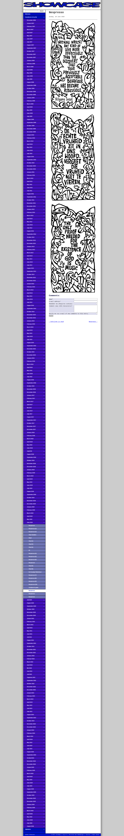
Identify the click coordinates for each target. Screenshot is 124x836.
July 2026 (27, 823)
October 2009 (28, 126)
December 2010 (29, 169)
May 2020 (27, 520)
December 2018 (29, 467)
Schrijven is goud (33, 587)
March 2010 (28, 141)
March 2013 (28, 253)
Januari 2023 (28, 693)
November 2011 (29, 203)
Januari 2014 (28, 284)
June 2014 (28, 300)
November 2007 (29, 55)
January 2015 (28, 321)
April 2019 (28, 479)
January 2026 (28, 805)
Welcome (26, 14)
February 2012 (29, 213)
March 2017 (28, 402)
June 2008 (28, 76)
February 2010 (29, 138)
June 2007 (28, 39)
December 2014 (29, 318)
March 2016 (28, 365)
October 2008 (28, 89)
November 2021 (29, 650)
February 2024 (29, 734)
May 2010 (27, 148)
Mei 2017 (27, 408)
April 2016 (28, 368)
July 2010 (27, 154)
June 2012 (28, 225)
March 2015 (28, 327)
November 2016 (29, 389)
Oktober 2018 (28, 461)
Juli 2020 (27, 600)
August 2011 (28, 194)
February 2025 (29, 771)
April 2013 (28, 256)
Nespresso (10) (33, 584)
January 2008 (28, 61)
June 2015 (28, 337)
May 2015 (27, 334)
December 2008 (29, 95)
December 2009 (29, 132)
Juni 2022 (27, 672)
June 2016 (28, 374)
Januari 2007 (28, 24)
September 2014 (29, 309)
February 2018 (29, 436)
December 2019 (29, 504)
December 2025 (29, 802)
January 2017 (28, 396)
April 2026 (28, 814)
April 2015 (28, 331)
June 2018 (28, 448)
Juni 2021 (27, 634)
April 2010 (28, 145)
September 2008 (29, 86)
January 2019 (28, 470)
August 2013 (28, 269)
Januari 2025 (28, 768)
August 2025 (28, 789)
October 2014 (28, 312)
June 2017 (28, 411)
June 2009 (28, 114)
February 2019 (29, 473)
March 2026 (28, 811)
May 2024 (27, 743)
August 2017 (28, 417)
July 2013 (27, 265)
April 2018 (28, 442)
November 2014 (29, 315)
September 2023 (29, 718)
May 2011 (27, 185)
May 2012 (27, 222)
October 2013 (28, 275)
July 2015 (27, 340)
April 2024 (28, 740)
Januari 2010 (28, 135)
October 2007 (28, 52)
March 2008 (28, 67)
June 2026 (28, 820)
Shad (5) (31, 566)
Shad (30, 538)
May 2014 (27, 296)
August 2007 (28, 45)
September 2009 (29, 123)
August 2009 (28, 120)
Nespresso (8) (33, 578)
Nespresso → (93, 321)
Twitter (88, 834)
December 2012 (29, 244)
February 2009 (29, 101)
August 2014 (28, 306)
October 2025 (28, 796)
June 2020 (28, 523)
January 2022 (28, 656)
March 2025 (28, 774)
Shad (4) (31, 547)
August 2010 (28, 157)
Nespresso (32, 525)
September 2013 (29, 272)
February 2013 (29, 250)
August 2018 (28, 455)
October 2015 (28, 352)
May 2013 (27, 259)
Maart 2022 (28, 662)
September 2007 (29, 48)
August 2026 (28, 827)
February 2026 (29, 808)
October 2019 (28, 498)
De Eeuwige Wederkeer (35, 572)
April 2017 (28, 405)
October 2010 (28, 163)
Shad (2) (31, 541)
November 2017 (29, 427)
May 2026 (27, 817)
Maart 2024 (28, 737)
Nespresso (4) (33, 553)
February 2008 (29, 64)
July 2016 (27, 377)
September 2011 (29, 197)
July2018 (27, 451)
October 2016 (28, 386)
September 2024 (29, 755)
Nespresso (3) (33, 531)
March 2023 (28, 699)
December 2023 (29, 727)
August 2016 (28, 380)
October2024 (28, 758)
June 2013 (28, 262)
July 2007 (27, 42)
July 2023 (27, 712)
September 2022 (29, 681)
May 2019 (27, 482)
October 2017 (28, 424)
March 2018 (28, 439)
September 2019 (29, 495)
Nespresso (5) (33, 556)
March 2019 (28, 476)
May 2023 (27, 706)
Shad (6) (31, 569)
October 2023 (28, 721)
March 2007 (28, 30)
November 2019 (29, 501)
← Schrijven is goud (56, 321)
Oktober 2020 (28, 610)
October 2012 (28, 238)
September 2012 (29, 234)
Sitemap (58, 834)
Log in (65, 834)
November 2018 (29, 464)
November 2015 (29, 349)
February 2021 (29, 622)
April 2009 (28, 107)
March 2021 (28, 625)
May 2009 (27, 110)
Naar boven (95, 834)
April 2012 (28, 219)
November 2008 (29, 92)
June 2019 (28, 486)
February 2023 (29, 696)
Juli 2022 (27, 675)
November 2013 (29, 278)
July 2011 (27, 191)
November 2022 (29, 687)
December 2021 (29, 653)
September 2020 (29, 606)
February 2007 (29, 27)
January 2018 (28, 433)
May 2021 (27, 631)
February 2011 (29, 176)
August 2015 (28, 343)
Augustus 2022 (29, 678)
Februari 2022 (29, 659)
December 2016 (29, 393)
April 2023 (28, 703)
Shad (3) (31, 544)
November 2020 (29, 613)
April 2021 (28, 628)
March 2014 (28, 290)
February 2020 (29, 510)
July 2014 (27, 303)
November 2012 (29, 241)
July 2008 (27, 79)
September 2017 (29, 420)
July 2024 (27, 749)
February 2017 (29, 399)
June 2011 (28, 188)
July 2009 (27, 117)
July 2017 (27, 414)
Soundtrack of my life (30, 17)
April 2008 (28, 70)
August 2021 (28, 641)
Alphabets (27, 830)
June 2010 (28, 151)
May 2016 (27, 371)
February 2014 (29, 287)
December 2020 (29, 616)
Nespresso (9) (33, 581)
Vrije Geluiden (32, 535)
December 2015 (29, 355)
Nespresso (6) (33, 559)
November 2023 (29, 724)
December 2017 (29, 430)
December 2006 (29, 21)
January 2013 (28, 247)
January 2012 (28, 210)
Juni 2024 (27, 746)
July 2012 (27, 228)
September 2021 (29, 644)
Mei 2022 (27, 668)
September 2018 (29, 458)
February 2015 (29, 324)
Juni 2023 (27, 709)
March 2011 (28, 179)
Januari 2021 (28, 619)
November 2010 (29, 166)
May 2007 (27, 36)
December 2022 (29, 690)
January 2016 (28, 358)
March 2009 (28, 104)
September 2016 (29, 383)
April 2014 (28, 293)
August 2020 (28, 603)
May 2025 (27, 780)
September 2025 (29, 792)
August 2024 (28, 752)
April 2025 (28, 777)
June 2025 (28, 783)
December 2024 (29, 765)
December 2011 (29, 207)
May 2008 (27, 73)
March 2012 (28, 216)
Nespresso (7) (33, 575)
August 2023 (28, 715)
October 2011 (28, 200)
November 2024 (29, 761)
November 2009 (29, 129)
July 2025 (27, 786)
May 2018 (27, 445)
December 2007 (29, 58)
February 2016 (29, 362)
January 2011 (28, 172)
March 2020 (28, 513)
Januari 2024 (28, 730)
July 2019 (27, 489)
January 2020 (28, 507)
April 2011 (27, 182)
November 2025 (29, 799)
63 (29, 550)
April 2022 (28, 665)
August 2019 (28, 492)
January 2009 (28, 98)
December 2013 (29, 281)
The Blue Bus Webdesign (76, 834)
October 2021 (28, 647)
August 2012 (28, 231)
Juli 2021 (27, 637)
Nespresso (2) (33, 528)
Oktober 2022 (28, 684)
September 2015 (29, 346)
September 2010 (29, 160)
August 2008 (28, 83)
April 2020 (28, 517)
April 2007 (28, 33)
